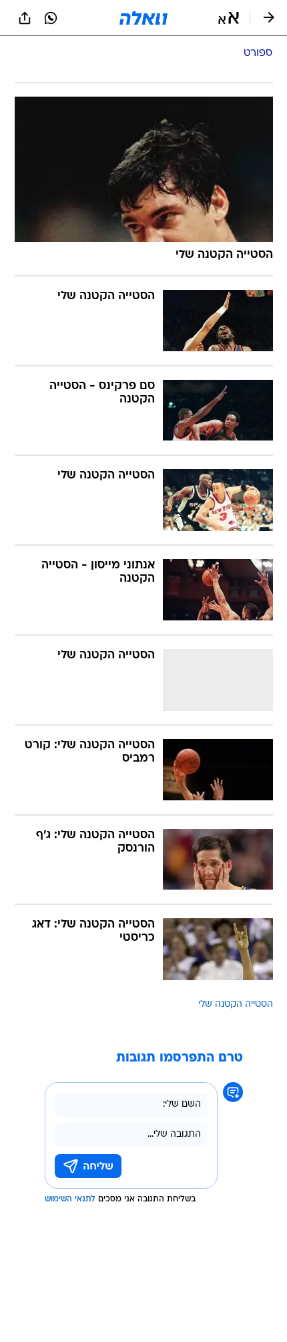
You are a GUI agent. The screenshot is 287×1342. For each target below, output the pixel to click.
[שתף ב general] (24, 18)
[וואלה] (143, 18)
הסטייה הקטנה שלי (235, 1004)
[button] (228, 18)
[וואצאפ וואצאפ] (50, 18)
